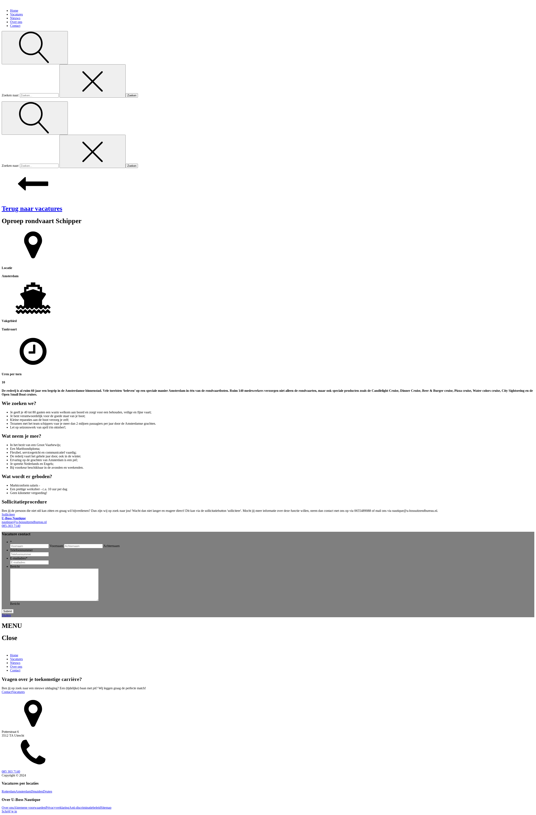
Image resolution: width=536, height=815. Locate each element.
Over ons (16, 22)
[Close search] (92, 81)
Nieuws (15, 18)
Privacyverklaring (57, 807)
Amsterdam (23, 791)
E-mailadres (18, 558)
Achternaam (111, 546)
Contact (15, 25)
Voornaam (56, 546)
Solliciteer (8, 514)
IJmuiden (37, 791)
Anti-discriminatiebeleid (85, 807)
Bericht (15, 566)
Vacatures (16, 14)
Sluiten (6, 615)
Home (14, 10)
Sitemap (106, 807)
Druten (47, 791)
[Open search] (35, 47)
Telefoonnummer (21, 550)
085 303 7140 (11, 771)
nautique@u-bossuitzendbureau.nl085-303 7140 (24, 522)
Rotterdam (8, 791)
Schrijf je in (9, 811)
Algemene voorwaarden (30, 807)
